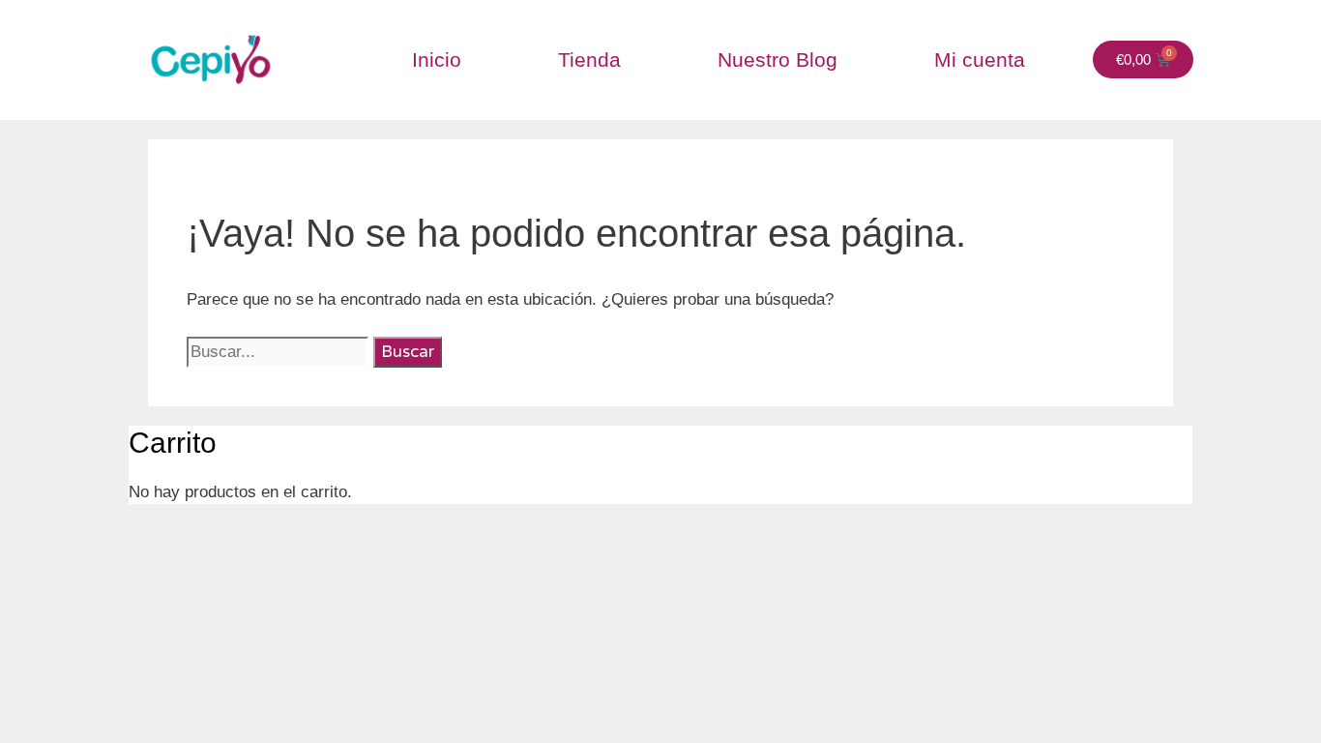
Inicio (436, 59)
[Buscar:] (280, 351)
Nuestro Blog (777, 59)
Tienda (589, 59)
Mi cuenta (979, 59)
